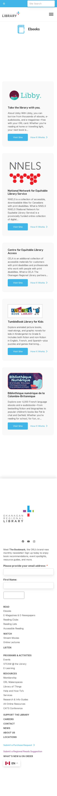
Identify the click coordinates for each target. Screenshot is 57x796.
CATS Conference (13, 708)
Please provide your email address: (24, 565)
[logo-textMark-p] (11, 14)
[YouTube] (28, 541)
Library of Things (12, 686)
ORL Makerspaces (13, 682)
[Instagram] (34, 541)
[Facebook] (23, 541)
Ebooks (7, 611)
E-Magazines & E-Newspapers (19, 615)
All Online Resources (14, 703)
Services (7, 695)
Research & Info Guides (15, 699)
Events (6, 659)
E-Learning (9, 668)
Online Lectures (11, 642)
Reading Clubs (10, 619)
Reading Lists (10, 624)
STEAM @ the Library (14, 663)
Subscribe (14, 595)
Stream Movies (11, 638)
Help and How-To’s (13, 690)
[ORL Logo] (18, 514)
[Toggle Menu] (51, 14)
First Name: (10, 579)
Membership (9, 677)
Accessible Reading (13, 628)
